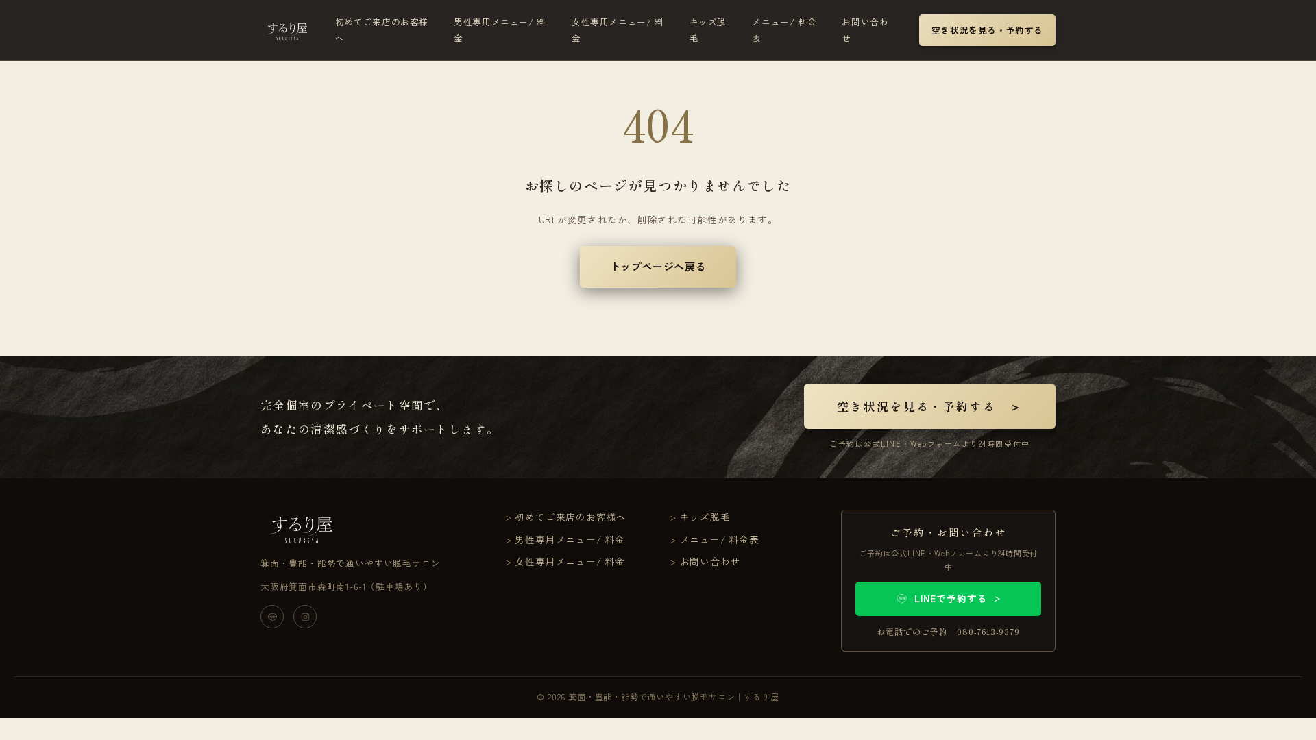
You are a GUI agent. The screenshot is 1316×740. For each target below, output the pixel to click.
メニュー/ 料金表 (784, 30)
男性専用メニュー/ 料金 (500, 30)
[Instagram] (305, 616)
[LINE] (272, 616)
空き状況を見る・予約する (987, 29)
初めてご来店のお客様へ (381, 30)
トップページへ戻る (658, 266)
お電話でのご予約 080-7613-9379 (948, 631)
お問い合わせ (865, 30)
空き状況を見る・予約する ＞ (930, 406)
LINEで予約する (958, 598)
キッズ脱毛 (708, 30)
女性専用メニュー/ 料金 (618, 30)
